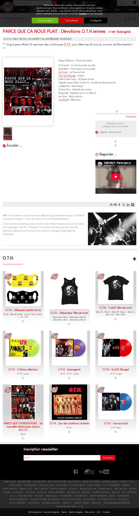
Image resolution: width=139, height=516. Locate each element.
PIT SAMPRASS (66, 496)
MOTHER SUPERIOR (101, 492)
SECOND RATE (81, 496)
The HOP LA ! (124, 499)
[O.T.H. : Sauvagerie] (69, 348)
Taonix (64, 512)
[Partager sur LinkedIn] (129, 204)
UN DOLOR (65, 39)
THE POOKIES (33, 503)
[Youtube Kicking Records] (104, 471)
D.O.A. (132, 481)
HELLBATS (73, 489)
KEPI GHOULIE (121, 489)
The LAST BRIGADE (50, 39)
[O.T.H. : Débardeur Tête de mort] (69, 290)
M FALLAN (41, 492)
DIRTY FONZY (62, 485)
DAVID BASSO (30, 485)
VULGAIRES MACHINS (66, 506)
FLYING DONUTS (77, 485)
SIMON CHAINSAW (98, 496)
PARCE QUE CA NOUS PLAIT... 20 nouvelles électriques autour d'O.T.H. (23, 427)
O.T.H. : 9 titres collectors (23, 369)
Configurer (96, 20)
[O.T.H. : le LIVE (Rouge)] (115, 348)
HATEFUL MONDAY (58, 489)
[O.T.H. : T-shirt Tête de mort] (115, 287)
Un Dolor (63, 72)
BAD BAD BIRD (24, 481)
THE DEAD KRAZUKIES (71, 499)
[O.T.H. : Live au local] (115, 402)
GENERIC (126, 485)
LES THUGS (30, 492)
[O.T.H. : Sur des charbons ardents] (69, 402)
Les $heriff (63, 99)
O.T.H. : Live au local (115, 423)
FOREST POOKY (94, 485)
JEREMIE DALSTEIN (88, 489)
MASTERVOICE (73, 492)
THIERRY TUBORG (81, 503)
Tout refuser (71, 20)
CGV (99, 512)
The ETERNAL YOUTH (107, 499)
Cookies (83, 13)
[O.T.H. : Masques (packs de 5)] (23, 289)
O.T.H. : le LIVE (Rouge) (116, 369)
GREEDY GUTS (25, 489)
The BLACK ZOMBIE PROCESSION (44, 499)
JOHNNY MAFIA (105, 489)
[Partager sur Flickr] (133, 204)
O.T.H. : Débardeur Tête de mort (69, 313)
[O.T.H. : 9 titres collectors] (23, 348)
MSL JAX (116, 492)
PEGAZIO (39, 496)
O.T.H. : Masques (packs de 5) (23, 310)
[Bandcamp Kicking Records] (90, 471)
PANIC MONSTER (25, 496)
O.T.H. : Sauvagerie (69, 369)
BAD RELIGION (39, 481)
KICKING (7, 492)
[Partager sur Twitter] (124, 204)
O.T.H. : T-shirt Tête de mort (115, 307)
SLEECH (112, 496)
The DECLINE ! (89, 499)
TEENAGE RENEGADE (18, 499)
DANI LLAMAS (15, 485)
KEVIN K (132, 489)
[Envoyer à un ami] (112, 204)
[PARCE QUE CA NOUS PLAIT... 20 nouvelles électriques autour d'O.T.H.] (23, 402)
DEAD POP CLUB (46, 485)
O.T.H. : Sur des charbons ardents (69, 423)
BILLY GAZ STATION (57, 481)
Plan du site (89, 512)
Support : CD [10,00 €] (110, 132)
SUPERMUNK (123, 496)
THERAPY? (67, 503)
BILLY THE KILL (20, 39)
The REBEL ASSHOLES (51, 503)
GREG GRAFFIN (41, 489)
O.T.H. (9, 39)
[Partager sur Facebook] (120, 204)
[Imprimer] (116, 204)
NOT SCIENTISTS (129, 492)
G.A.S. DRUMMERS (111, 485)
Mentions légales (76, 512)
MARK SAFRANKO (57, 492)
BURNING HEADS (109, 481)
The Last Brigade (67, 75)
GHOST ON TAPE (10, 489)
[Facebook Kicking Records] (76, 471)
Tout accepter (45, 20)
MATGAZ (86, 492)
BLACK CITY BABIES (91, 481)
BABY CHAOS (10, 481)
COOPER (123, 481)
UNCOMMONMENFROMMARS (116, 503)
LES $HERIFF (34, 39)
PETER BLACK (51, 496)
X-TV (80, 506)
